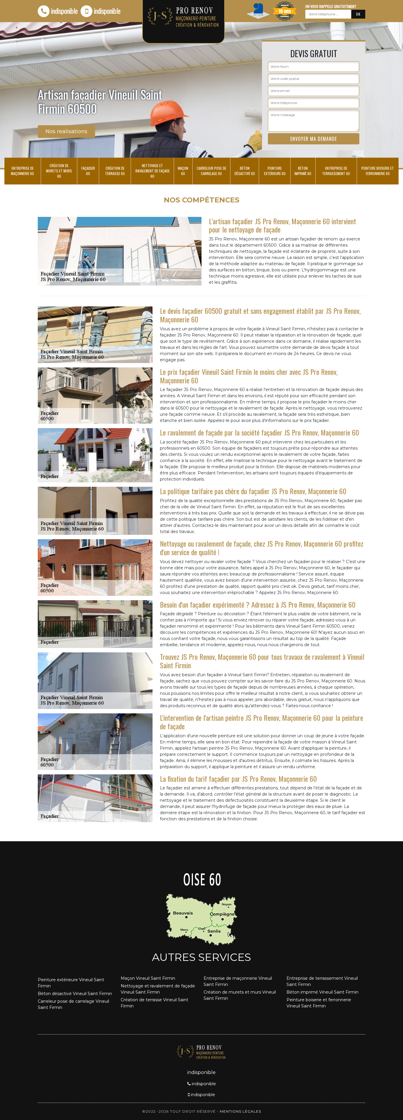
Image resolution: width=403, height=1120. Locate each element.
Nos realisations (66, 131)
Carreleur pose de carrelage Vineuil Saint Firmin (73, 1004)
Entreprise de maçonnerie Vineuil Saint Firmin (238, 981)
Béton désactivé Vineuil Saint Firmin (75, 993)
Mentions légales (240, 1111)
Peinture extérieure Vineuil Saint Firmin (71, 983)
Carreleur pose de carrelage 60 (211, 171)
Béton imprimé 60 (302, 171)
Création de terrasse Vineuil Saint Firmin (154, 1003)
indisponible (64, 10)
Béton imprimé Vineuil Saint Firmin (322, 992)
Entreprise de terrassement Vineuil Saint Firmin (322, 981)
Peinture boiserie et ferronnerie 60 (377, 171)
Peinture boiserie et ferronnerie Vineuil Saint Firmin (318, 1003)
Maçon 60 (183, 171)
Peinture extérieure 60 (275, 171)
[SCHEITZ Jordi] (201, 1051)
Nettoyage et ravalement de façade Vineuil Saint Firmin (158, 989)
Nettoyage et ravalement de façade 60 (152, 171)
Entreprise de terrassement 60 (336, 171)
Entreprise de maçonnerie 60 (22, 171)
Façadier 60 (88, 171)
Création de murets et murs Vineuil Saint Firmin (240, 995)
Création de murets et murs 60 (59, 171)
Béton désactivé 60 (245, 171)
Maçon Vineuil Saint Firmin (148, 978)
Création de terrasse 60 (115, 171)
